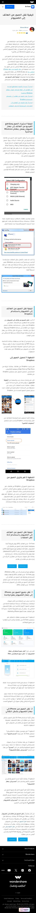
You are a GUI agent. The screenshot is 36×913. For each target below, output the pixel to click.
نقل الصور (23, 822)
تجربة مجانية (23, 566)
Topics (20, 30)
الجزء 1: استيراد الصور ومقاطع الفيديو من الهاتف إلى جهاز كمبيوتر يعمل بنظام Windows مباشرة (19, 90)
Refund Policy (16, 901)
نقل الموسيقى (10, 827)
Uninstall (9, 901)
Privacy (17, 898)
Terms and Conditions (26, 898)
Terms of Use (25, 901)
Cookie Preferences (9, 898)
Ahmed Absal (24, 27)
